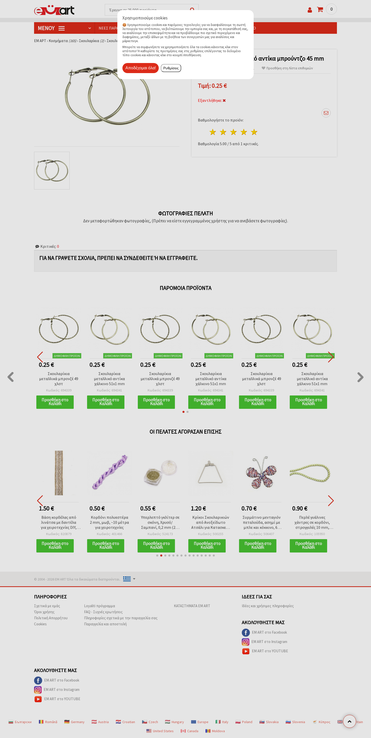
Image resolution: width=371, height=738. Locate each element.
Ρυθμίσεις (171, 68)
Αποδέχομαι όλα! (140, 68)
